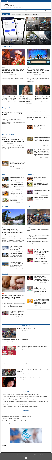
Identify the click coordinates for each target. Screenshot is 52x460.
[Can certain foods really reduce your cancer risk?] (5, 200)
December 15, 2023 (20, 196)
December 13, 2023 (20, 202)
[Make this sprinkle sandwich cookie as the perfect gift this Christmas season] (30, 192)
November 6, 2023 (11, 116)
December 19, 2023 (20, 168)
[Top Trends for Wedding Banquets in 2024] (38, 217)
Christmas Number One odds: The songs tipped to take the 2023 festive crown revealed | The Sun (13, 70)
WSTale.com (9, 5)
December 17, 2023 (20, 260)
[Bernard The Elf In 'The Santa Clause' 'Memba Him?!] (9, 382)
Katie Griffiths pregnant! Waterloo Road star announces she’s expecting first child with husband (25, 99)
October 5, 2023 (12, 301)
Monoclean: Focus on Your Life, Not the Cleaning (12, 41)
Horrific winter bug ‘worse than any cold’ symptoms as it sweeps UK (17, 186)
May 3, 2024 (11, 364)
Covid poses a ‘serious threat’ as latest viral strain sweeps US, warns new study (17, 179)
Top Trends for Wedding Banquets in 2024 (20, 14)
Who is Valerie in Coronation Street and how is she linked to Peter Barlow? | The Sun (9, 98)
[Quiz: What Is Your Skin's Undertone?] (30, 127)
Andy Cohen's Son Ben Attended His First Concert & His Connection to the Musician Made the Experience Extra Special (42, 290)
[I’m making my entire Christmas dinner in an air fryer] (30, 199)
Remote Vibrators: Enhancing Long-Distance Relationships (15, 339)
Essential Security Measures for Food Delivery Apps (45, 39)
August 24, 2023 (36, 120)
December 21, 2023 (12, 74)
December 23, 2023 (11, 143)
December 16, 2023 (20, 189)
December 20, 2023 (45, 101)
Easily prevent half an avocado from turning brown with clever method (41, 185)
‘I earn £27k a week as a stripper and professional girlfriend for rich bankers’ (40, 260)
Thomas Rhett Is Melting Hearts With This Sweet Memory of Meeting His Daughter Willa (17, 313)
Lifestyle (29, 227)
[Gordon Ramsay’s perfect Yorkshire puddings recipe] (30, 179)
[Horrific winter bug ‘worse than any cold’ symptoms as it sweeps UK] (5, 186)
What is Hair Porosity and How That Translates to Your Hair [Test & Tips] (13, 140)
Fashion (4, 137)
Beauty (3, 110)
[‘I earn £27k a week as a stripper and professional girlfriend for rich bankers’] (30, 260)
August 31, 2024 (31, 29)
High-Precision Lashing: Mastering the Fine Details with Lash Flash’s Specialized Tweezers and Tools (41, 252)
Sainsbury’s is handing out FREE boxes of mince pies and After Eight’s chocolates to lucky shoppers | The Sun (17, 164)
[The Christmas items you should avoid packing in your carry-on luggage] (5, 248)
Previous (47, 14)
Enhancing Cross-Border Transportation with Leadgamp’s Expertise (32, 24)
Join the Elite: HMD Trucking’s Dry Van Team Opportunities (31, 39)
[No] (50, 456)
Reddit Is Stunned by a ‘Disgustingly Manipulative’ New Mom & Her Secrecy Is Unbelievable (13, 297)
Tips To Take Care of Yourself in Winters (36, 111)
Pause (45, 14)
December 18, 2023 (20, 182)
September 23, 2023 (36, 113)
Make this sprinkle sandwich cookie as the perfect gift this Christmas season (42, 192)
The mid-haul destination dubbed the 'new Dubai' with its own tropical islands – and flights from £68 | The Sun (17, 264)
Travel (3, 227)
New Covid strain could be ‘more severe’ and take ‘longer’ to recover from (17, 193)
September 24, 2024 (12, 43)
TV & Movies (4, 67)
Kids (3, 293)
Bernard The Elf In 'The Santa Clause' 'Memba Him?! (28, 377)
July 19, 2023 (43, 128)
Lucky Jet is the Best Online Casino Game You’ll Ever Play (14, 363)
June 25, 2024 (42, 256)
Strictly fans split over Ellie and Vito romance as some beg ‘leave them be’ (42, 98)
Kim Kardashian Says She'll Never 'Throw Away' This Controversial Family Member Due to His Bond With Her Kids (41, 278)
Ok (26, 457)
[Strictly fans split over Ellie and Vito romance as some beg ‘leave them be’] (42, 90)
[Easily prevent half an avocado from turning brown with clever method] (30, 184)
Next (49, 14)
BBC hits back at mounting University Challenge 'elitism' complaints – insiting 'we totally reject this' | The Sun (38, 70)
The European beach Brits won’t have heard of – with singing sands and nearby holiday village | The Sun (16, 256)
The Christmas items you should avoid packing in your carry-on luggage (16, 248)
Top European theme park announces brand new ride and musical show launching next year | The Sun (13, 231)
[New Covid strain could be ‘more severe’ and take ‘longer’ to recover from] (5, 193)
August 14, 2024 (10, 341)
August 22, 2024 (44, 43)
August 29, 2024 (44, 29)
